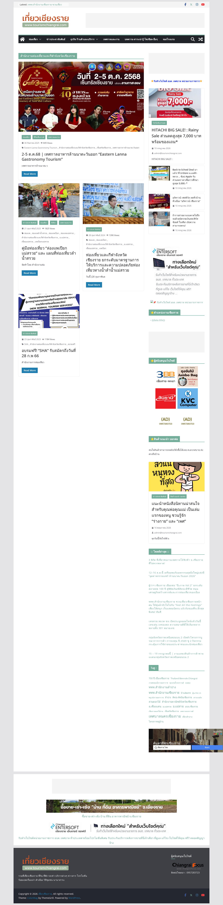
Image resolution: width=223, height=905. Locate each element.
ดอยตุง (187, 683)
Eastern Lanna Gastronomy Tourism (40, 147)
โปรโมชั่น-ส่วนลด (159, 123)
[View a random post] (201, 39)
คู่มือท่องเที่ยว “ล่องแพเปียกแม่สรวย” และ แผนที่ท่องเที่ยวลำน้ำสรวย (49, 253)
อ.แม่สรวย (64, 237)
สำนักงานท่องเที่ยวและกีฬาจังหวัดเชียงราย (77, 147)
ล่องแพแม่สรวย (67, 233)
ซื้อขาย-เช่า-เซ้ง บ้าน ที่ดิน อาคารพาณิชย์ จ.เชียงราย (111, 816)
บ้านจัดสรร (186, 692)
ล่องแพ (27, 233)
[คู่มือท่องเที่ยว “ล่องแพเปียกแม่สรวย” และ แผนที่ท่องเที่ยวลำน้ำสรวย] (49, 200)
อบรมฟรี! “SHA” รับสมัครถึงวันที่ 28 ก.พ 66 (49, 353)
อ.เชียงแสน (155, 706)
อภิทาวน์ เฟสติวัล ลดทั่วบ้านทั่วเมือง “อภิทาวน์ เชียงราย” (187, 199)
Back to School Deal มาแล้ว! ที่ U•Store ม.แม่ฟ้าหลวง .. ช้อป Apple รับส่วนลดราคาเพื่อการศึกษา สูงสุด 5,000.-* (185, 176)
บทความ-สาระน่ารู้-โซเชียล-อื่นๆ (141, 39)
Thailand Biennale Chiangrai (184, 678)
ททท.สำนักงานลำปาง (162, 687)
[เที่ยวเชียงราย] (22, 39)
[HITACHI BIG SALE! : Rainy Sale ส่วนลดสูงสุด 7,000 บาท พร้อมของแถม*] (177, 103)
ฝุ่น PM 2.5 (196, 693)
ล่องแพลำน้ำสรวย (39, 233)
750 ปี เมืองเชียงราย (159, 678)
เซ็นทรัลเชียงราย (104, 147)
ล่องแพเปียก (54, 233)
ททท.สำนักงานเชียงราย (164, 692)
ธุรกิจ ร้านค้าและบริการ (83, 39)
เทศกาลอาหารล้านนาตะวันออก (126, 147)
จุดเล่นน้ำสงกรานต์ (176, 683)
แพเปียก (102, 248)
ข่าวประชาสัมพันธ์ (56, 39)
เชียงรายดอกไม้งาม (156, 711)
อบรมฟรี (71, 344)
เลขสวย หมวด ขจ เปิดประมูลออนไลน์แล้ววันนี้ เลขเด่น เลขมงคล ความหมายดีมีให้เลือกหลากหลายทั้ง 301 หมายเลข (175, 625)
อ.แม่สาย (178, 706)
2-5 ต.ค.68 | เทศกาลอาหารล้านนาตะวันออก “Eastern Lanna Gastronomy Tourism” (74, 156)
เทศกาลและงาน (111, 39)
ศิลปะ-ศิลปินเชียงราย (182, 697)
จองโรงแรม (169, 39)
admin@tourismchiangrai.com (168, 153)
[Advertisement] (145, 20)
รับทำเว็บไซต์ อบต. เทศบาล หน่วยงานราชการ (180, 302)
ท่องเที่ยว (33, 39)
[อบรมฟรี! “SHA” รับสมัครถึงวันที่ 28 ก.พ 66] (49, 311)
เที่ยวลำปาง (187, 716)
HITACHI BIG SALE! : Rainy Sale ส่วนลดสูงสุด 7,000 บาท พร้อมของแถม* (176, 135)
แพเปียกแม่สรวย (42, 241)
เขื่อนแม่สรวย (27, 241)
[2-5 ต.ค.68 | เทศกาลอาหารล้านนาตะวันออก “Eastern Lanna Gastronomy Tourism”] (81, 97)
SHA (26, 344)
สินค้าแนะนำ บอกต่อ (177, 496)
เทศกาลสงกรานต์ (186, 711)
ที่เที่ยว (53, 223)
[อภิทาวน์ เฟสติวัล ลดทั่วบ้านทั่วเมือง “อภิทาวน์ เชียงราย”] (159, 202)
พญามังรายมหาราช (156, 697)
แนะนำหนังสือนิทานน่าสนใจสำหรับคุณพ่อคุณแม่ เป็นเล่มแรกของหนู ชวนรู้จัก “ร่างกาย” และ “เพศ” (175, 512)
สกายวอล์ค (197, 697)
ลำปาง (168, 697)
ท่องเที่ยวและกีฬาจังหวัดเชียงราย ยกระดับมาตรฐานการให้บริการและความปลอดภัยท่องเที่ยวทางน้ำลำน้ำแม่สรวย (113, 262)
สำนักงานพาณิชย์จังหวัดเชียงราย (179, 701)
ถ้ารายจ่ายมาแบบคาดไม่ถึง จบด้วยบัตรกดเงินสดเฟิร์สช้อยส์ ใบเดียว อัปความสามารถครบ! (186, 220)
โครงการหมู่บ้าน (156, 721)
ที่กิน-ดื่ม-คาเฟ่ (39, 137)
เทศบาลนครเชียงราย (165, 716)
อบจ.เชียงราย (191, 706)
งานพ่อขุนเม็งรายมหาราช (158, 683)
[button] (39, 39)
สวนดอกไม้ (154, 701)
